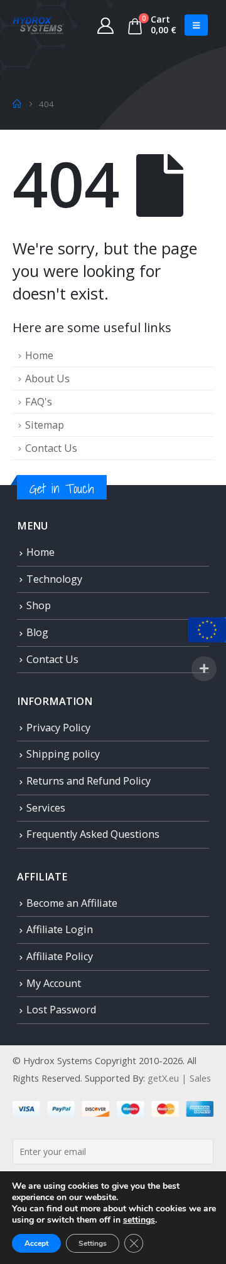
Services (45, 808)
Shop (38, 605)
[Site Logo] (38, 25)
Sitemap (44, 425)
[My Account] (106, 25)
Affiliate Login (59, 929)
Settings (92, 1243)
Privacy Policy (58, 727)
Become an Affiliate (71, 903)
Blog (37, 632)
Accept (36, 1243)
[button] (196, 25)
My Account (53, 983)
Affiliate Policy (59, 956)
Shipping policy (63, 754)
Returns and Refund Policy (88, 781)
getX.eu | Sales (179, 1078)
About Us (47, 378)
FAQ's (38, 402)
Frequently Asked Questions (92, 834)
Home (39, 355)
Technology (54, 579)
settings (139, 1220)
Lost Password (61, 1009)
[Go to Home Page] (17, 104)
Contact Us (51, 448)
